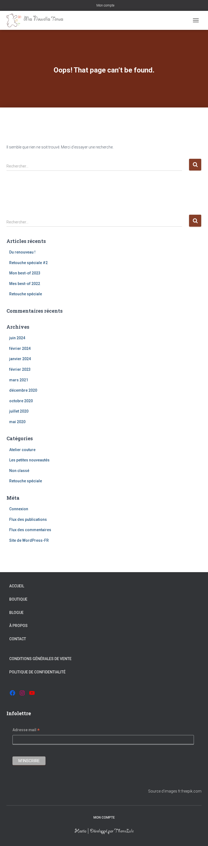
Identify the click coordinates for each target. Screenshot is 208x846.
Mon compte (105, 5)
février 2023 (20, 369)
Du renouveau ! (22, 252)
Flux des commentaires (30, 530)
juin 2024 (17, 338)
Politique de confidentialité (37, 672)
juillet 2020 (18, 411)
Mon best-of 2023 (24, 273)
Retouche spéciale (25, 294)
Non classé (19, 470)
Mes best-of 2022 (24, 283)
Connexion (18, 509)
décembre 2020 (23, 390)
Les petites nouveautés (29, 460)
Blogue (16, 612)
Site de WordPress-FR (29, 540)
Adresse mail (26, 730)
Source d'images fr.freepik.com (175, 791)
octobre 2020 (21, 401)
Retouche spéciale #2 (28, 263)
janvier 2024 (20, 359)
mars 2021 (18, 380)
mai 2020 (17, 422)
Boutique (18, 599)
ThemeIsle (124, 831)
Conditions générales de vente (40, 659)
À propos (18, 625)
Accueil (16, 586)
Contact (17, 639)
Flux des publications (28, 519)
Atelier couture (22, 450)
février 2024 (20, 348)
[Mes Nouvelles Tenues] (36, 20)
